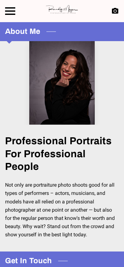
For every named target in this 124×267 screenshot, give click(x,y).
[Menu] (10, 11)
